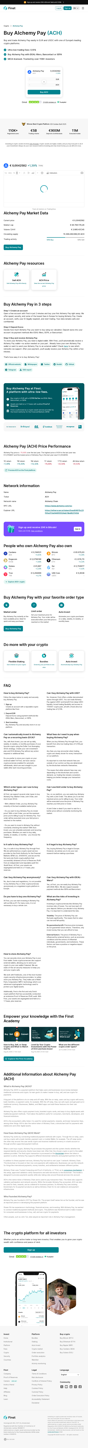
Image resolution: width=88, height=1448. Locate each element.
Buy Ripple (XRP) (66, 1345)
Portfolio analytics (38, 1356)
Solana (12, 566)
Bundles (35, 1338)
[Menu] (83, 8)
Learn (6, 1399)
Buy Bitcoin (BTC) (66, 1338)
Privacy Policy (37, 1385)
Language (64, 1370)
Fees (5, 1349)
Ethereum (56, 559)
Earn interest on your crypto (16, 664)
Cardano (12, 552)
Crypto (6, 1352)
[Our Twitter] (62, 1387)
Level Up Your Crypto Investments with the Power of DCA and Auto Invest (44, 1046)
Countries (7, 1360)
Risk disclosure (37, 1377)
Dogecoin (13, 559)
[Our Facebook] (80, 1387)
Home (6, 1338)
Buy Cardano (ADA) (67, 1349)
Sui (53, 566)
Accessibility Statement (41, 1399)
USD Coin (56, 573)
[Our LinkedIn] (71, 1387)
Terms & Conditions (39, 1374)
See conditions (37, 531)
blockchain (59, 1153)
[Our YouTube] (66, 1387)
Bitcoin (55, 552)
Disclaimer (35, 1403)
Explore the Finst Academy (20, 1059)
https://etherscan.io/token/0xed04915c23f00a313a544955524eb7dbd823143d (64, 511)
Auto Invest (36, 1345)
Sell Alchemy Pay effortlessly (16, 283)
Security (7, 1356)
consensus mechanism (73, 1170)
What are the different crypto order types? (69, 1045)
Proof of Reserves (11, 1377)
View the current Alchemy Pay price (44, 284)
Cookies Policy (37, 1388)
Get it (77, 529)
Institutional (8, 1342)
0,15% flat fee (35, 398)
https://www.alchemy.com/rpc (58, 506)
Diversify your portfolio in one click (44, 666)
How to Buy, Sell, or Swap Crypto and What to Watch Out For (16, 1046)
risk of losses (34, 144)
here (66, 346)
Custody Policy (37, 1392)
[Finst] (9, 8)
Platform (7, 1345)
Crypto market (37, 1349)
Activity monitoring (39, 1363)
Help (5, 1388)
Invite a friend (9, 1385)
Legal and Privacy (53, 1432)
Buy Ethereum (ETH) (67, 1342)
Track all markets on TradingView (44, 209)
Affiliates (7, 1392)
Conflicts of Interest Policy (42, 1381)
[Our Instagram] (75, 1387)
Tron (11, 573)
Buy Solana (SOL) (66, 1352)
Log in (58, 8)
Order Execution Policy (40, 1395)
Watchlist (35, 1360)
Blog (5, 1395)
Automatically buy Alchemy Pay (71, 664)
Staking (34, 1342)
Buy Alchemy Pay (13, 247)
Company (7, 1374)
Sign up (67, 8)
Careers (10, 1381)
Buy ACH (44, 92)
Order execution (38, 1352)
